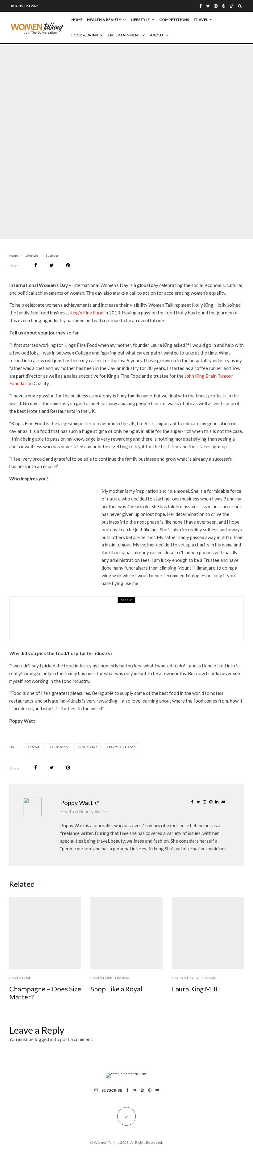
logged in (44, 1039)
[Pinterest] (223, 6)
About (157, 35)
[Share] (35, 265)
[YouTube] (157, 1090)
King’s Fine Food (86, 312)
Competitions (174, 19)
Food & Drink (84, 35)
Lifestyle (140, 19)
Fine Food (60, 747)
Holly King (88, 747)
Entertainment (124, 35)
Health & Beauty (104, 19)
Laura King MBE (195, 989)
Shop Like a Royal (116, 989)
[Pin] (68, 265)
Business (96, 133)
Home (77, 19)
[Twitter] (208, 6)
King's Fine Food (122, 747)
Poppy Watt (76, 802)
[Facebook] (200, 6)
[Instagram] (216, 6)
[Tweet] (51, 265)
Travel (200, 19)
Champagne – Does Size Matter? (45, 993)
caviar (35, 747)
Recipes (83, 613)
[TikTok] (231, 6)
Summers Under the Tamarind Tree (100, 622)
